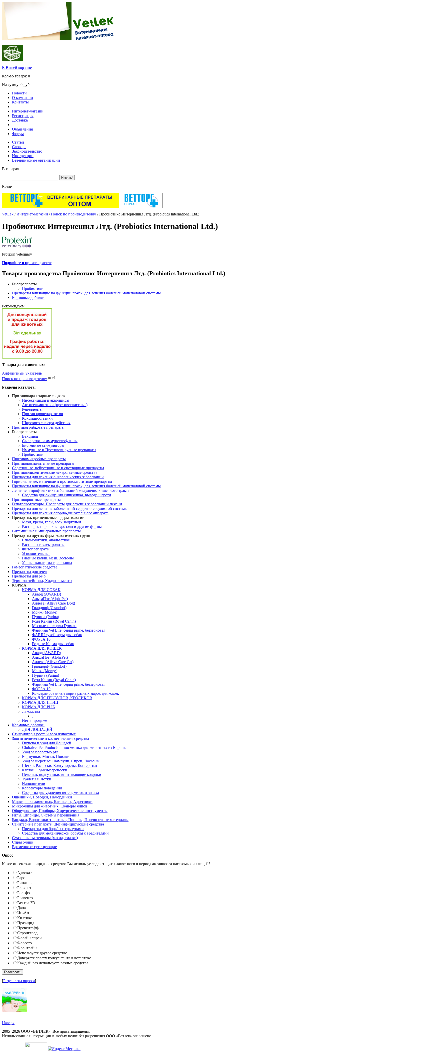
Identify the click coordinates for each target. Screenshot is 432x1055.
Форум (18, 134)
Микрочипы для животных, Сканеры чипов (49, 806)
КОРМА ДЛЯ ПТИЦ (40, 702)
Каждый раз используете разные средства (52, 963)
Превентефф (27, 928)
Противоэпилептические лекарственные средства (54, 472)
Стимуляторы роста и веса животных (44, 734)
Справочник (22, 842)
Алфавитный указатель (22, 373)
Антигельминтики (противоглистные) (55, 405)
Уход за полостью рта (40, 752)
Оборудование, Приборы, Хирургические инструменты (60, 810)
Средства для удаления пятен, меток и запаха (60, 792)
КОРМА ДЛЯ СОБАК (41, 590)
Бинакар (24, 883)
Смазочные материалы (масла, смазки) (45, 838)
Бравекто (25, 898)
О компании (22, 97)
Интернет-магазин (28, 111)
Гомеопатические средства (35, 567)
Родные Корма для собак (53, 644)
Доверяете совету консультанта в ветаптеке (54, 958)
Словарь (19, 147)
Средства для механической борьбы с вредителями (65, 833)
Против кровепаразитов (42, 414)
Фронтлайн (27, 948)
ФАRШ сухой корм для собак (57, 635)
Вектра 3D (26, 903)
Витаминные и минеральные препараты (46, 531)
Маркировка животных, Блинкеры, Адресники (52, 801)
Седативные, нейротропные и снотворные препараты (58, 468)
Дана (21, 908)
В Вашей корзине (17, 67)
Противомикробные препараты (39, 459)
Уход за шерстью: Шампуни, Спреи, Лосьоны (61, 761)
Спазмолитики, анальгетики (46, 540)
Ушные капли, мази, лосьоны (47, 562)
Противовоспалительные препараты (43, 463)
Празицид (25, 923)
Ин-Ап (23, 913)
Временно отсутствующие (34, 847)
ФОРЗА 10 (41, 639)
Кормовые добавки (28, 297)
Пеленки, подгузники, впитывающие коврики (61, 774)
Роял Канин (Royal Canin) (54, 621)
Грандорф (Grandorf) (49, 608)
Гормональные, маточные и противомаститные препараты (62, 481)
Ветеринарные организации (36, 160)
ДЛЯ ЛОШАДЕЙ (37, 729)
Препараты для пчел (29, 571)
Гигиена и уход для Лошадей (46, 743)
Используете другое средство (42, 953)
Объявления (22, 129)
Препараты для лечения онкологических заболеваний (58, 477)
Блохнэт (24, 888)
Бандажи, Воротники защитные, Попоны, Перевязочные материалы (70, 819)
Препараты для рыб (29, 576)
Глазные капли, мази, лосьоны (48, 558)
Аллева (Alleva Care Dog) (53, 603)
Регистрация (23, 115)
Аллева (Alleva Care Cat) (53, 662)
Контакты (20, 102)
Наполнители (33, 783)
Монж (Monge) (44, 612)
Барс (21, 878)
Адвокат (24, 873)
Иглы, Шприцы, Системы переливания (45, 815)
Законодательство (27, 151)
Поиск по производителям (73, 214)
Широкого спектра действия (46, 423)
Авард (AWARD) (46, 594)
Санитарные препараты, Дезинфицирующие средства (58, 824)
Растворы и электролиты (43, 544)
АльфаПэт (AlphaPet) (50, 599)
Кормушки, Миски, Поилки (46, 756)
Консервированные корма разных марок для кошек (75, 693)
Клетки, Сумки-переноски (44, 770)
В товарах (10, 169)
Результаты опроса (19, 981)
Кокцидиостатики (37, 418)
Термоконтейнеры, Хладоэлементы (42, 580)
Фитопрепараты (36, 549)
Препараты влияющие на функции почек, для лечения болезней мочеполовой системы (86, 293)
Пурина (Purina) (45, 617)
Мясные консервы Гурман (54, 626)
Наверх (8, 1023)
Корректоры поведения (42, 788)
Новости (19, 93)
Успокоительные (36, 553)
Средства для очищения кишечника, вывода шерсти (66, 495)
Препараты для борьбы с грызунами (53, 829)
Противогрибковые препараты (38, 427)
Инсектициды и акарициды (45, 400)
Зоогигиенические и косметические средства (50, 738)
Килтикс (24, 918)
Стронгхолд (27, 933)
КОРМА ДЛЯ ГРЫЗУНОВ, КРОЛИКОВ (57, 698)
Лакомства (31, 711)
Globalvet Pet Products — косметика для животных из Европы (74, 747)
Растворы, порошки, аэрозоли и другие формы (62, 526)
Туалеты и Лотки (36, 779)
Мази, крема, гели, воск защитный (51, 522)
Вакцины (30, 436)
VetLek (8, 214)
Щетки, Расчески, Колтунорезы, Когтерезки (59, 765)
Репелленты (32, 409)
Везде (7, 186)
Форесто (24, 943)
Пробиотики (33, 288)
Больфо (23, 893)
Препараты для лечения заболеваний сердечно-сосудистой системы (70, 508)
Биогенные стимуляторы (43, 445)
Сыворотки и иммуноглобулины (50, 441)
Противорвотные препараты (36, 499)
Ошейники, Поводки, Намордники (42, 797)
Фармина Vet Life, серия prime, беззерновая (68, 630)
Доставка (20, 120)
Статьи (18, 142)
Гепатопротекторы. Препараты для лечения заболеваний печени (67, 504)
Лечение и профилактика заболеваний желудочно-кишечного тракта (71, 490)
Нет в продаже (34, 720)
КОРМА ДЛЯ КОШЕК (42, 648)
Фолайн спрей (29, 938)
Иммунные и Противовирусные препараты (59, 450)
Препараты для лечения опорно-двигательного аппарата (60, 513)
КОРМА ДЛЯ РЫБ (38, 707)
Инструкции (23, 156)
